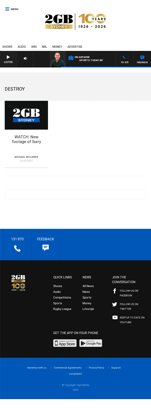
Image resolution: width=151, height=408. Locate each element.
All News (88, 286)
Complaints (75, 373)
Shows (7, 47)
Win (34, 47)
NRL (44, 47)
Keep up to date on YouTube (132, 320)
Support (116, 367)
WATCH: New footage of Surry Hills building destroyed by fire (26, 144)
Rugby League (62, 309)
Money (57, 47)
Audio (22, 47)
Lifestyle (88, 309)
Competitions (62, 297)
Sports (57, 303)
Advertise (74, 47)
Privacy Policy (96, 367)
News (86, 292)
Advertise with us (36, 367)
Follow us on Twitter (129, 306)
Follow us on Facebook (129, 293)
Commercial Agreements (68, 367)
